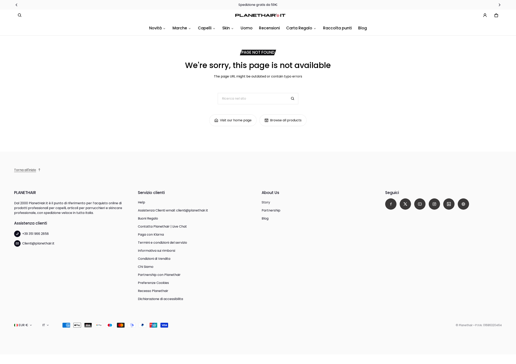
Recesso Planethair (153, 291)
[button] (19, 15)
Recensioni (269, 28)
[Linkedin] (449, 204)
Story (266, 202)
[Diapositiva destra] (499, 4)
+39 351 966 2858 (35, 233)
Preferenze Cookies (153, 282)
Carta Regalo (299, 28)
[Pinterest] (463, 204)
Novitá (155, 28)
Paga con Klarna (151, 234)
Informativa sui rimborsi (156, 250)
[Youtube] (419, 204)
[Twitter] (405, 204)
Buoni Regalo (148, 218)
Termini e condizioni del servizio (162, 242)
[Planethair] (261, 15)
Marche (180, 28)
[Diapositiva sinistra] (16, 4)
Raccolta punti (337, 28)
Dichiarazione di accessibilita (160, 299)
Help (141, 202)
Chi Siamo (145, 266)
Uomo (247, 28)
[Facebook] (390, 204)
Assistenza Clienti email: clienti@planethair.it (173, 210)
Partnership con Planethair (159, 274)
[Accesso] (485, 15)
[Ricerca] (292, 98)
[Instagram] (434, 204)
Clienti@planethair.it (38, 243)
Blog (362, 28)
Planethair (466, 325)
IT (43, 325)
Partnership (271, 210)
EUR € (23, 325)
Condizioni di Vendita (154, 258)
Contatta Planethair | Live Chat (162, 226)
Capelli (204, 28)
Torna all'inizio (25, 170)
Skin (226, 28)
